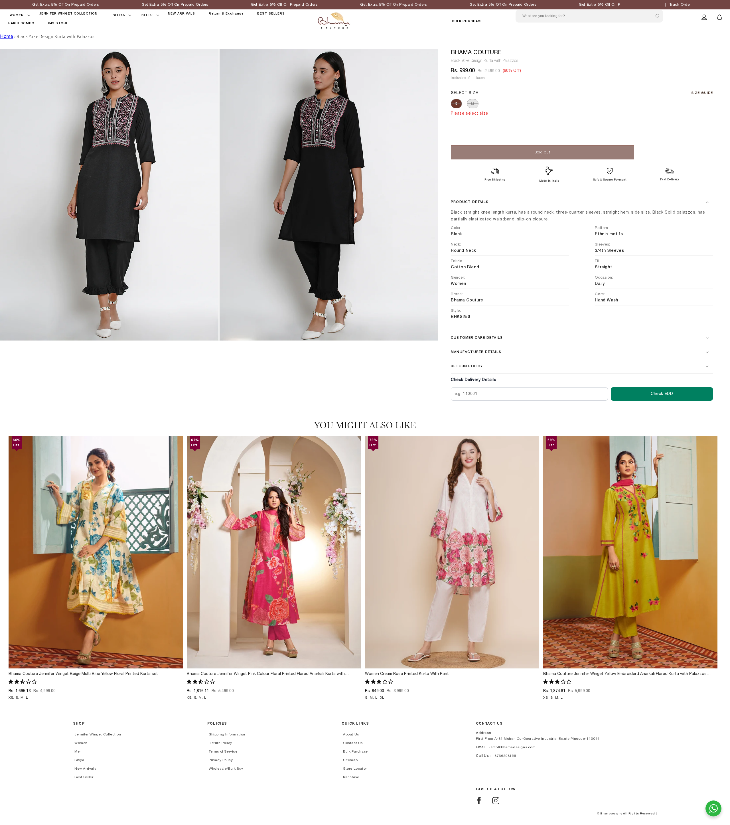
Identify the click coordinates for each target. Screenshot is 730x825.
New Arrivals (85, 768)
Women (81, 743)
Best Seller (84, 777)
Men (78, 751)
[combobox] (589, 16)
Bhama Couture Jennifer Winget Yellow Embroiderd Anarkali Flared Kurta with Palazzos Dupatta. (625, 674)
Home (6, 36)
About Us (351, 734)
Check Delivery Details (473, 380)
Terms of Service (223, 751)
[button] (16, 15)
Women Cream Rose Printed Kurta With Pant (407, 674)
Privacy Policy (221, 760)
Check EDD (662, 394)
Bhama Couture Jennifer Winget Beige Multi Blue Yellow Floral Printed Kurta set (83, 674)
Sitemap (350, 760)
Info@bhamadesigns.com (513, 747)
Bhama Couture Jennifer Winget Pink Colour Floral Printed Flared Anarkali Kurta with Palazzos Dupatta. (266, 674)
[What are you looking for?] (657, 16)
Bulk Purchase (467, 21)
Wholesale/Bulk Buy (226, 768)
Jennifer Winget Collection (97, 734)
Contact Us (353, 743)
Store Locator (355, 768)
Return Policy (220, 743)
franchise (351, 777)
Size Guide (702, 92)
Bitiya (79, 760)
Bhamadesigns (611, 813)
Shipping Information (227, 734)
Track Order (680, 5)
